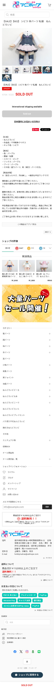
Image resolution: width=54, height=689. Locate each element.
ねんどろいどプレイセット (14, 415)
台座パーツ (7, 384)
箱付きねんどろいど (11, 428)
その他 (5, 434)
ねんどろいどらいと (11, 409)
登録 (47, 507)
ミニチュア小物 (9, 440)
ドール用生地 (8, 453)
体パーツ (6, 346)
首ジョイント (8, 378)
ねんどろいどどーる (11, 390)
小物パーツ (7, 365)
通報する (48, 232)
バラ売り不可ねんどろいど (14, 421)
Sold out (27, 114)
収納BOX (6, 447)
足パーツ (6, 359)
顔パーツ (6, 340)
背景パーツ (7, 371)
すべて (7, 248)
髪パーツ (6, 334)
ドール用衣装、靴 (10, 459)
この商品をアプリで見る (27, 224)
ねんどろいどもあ (10, 396)
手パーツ (6, 352)
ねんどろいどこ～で (11, 403)
